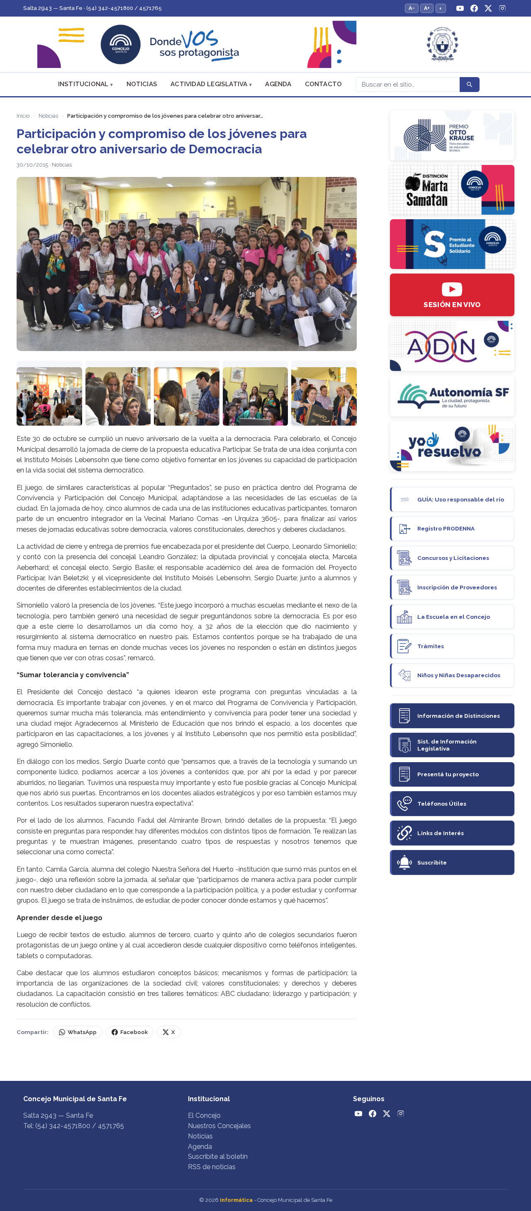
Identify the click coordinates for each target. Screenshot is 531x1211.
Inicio (23, 116)
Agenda (278, 84)
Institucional (83, 84)
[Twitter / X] (488, 8)
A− (412, 8)
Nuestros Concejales (219, 1126)
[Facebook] (474, 8)
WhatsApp (82, 1032)
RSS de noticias (212, 1167)
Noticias (142, 84)
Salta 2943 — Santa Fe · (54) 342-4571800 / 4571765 (92, 8)
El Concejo (204, 1115)
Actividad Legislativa (209, 84)
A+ (427, 8)
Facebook (134, 1032)
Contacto (323, 84)
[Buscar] (470, 84)
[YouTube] (460, 8)
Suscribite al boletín (218, 1156)
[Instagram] (502, 8)
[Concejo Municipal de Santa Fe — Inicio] (265, 44)
